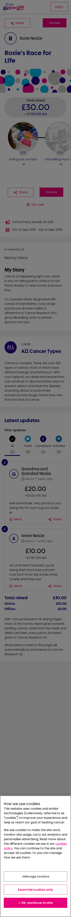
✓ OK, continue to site (35, 903)
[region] (35, 856)
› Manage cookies (36, 876)
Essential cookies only (35, 889)
